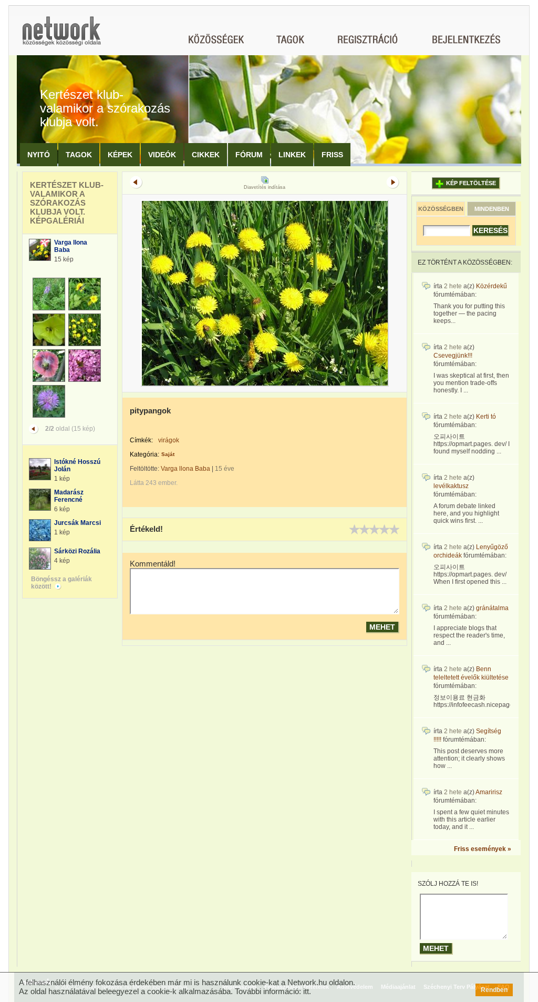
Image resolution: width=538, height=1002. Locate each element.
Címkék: (141, 440)
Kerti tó (486, 416)
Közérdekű (491, 286)
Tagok (79, 154)
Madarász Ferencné (69, 496)
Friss (332, 154)
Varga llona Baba (185, 468)
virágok (168, 440)
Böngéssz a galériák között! (61, 582)
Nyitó (38, 154)
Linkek (292, 154)
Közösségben (440, 209)
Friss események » (482, 849)
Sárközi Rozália (77, 551)
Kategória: (144, 454)
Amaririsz (488, 792)
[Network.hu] (61, 36)
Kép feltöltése (471, 183)
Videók (162, 154)
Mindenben (491, 209)
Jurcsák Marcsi (77, 523)
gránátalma (492, 608)
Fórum (249, 154)
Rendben (494, 990)
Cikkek (206, 154)
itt (306, 991)
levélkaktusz (451, 486)
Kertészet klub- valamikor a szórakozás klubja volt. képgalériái (67, 202)
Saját (167, 454)
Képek (120, 154)
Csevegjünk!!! (452, 355)
